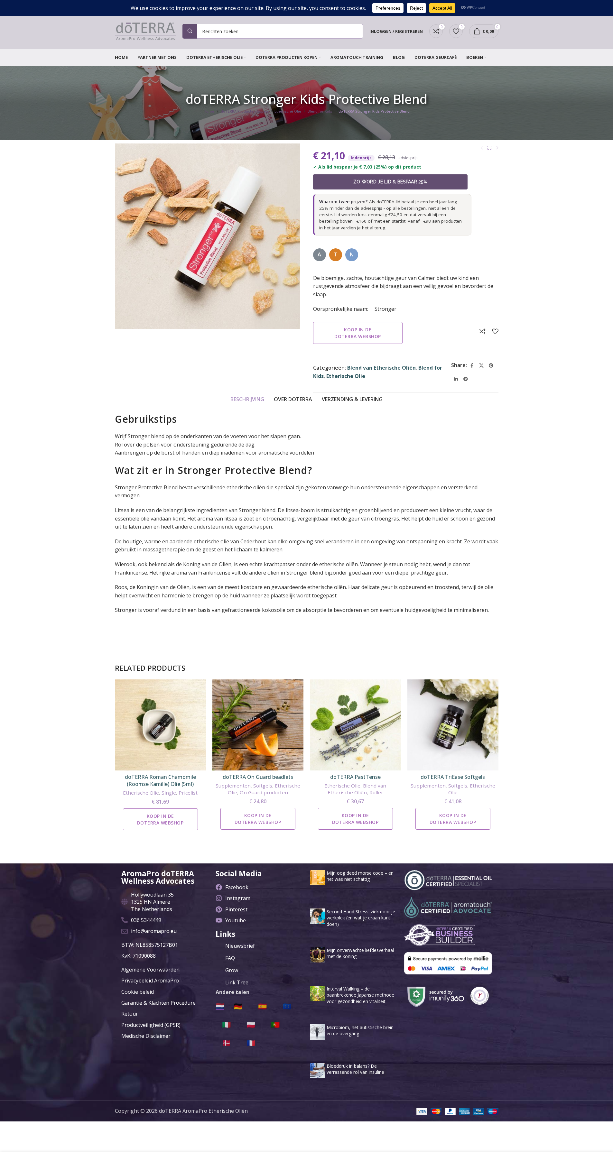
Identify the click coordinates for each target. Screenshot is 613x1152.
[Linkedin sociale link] (456, 379)
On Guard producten (264, 792)
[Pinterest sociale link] (491, 365)
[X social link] (481, 365)
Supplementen (233, 785)
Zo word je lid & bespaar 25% (390, 181)
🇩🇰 (226, 1042)
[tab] (247, 399)
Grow (231, 970)
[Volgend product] (497, 148)
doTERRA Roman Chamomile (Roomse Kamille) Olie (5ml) (160, 780)
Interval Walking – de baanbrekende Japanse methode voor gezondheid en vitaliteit (360, 995)
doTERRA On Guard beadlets (258, 776)
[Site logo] (145, 30)
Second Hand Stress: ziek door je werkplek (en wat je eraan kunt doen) (361, 917)
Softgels (262, 785)
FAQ (230, 958)
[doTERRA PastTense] (355, 724)
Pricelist (188, 792)
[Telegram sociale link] (465, 379)
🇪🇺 (287, 1006)
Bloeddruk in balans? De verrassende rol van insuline (355, 1069)
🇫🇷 (250, 1042)
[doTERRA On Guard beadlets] (257, 724)
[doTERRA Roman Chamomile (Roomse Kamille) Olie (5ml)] (160, 724)
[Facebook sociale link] (472, 365)
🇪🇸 (262, 1006)
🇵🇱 (250, 1024)
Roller (376, 792)
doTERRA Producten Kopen (244, 111)
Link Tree (236, 982)
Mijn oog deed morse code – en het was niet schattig (360, 876)
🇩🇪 (238, 1006)
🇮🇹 (226, 1024)
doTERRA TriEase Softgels (453, 776)
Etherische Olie (287, 111)
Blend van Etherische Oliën (381, 367)
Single (169, 792)
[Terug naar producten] (489, 148)
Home (209, 111)
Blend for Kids (320, 111)
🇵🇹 (275, 1024)
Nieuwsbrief (240, 945)
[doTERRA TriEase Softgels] (452, 724)
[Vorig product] (482, 148)
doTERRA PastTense (355, 776)
